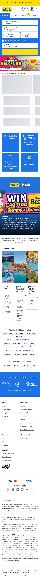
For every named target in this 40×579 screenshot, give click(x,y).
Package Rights (24, 413)
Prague (7, 368)
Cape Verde (16, 343)
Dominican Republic (21, 354)
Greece (33, 343)
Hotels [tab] (35, 15)
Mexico (19, 357)
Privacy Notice (6, 413)
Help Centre (23, 406)
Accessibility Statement (27, 430)
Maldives (11, 357)
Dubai (32, 354)
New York (25, 365)
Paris (33, 365)
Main (3, 438)
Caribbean (8, 354)
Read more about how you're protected (20, 390)
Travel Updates (6, 457)
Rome (15, 368)
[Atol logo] (18, 384)
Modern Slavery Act (26, 426)
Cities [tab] (15, 15)
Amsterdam (7, 365)
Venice (32, 368)
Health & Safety (6, 460)
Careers (22, 419)
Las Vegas (23, 368)
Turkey (16, 346)
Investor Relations (7, 409)
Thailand (27, 357)
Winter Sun (19, 336)
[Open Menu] (36, 9)
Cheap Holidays (7, 333)
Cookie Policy (24, 416)
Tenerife (8, 346)
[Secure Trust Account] (32, 384)
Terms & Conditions (26, 409)
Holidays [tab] (5, 15)
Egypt (25, 343)
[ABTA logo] (25, 9)
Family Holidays (31, 333)
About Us (4, 406)
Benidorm (7, 343)
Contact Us (5, 416)
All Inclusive (19, 333)
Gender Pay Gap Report (27, 423)
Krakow (16, 365)
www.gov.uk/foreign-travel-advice (10, 519)
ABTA (13, 534)
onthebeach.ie (24, 438)
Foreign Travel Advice (8, 453)
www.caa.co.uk (17, 560)
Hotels (4, 441)
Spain (23, 346)
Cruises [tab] (26, 14)
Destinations (5, 445)
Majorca (30, 346)
